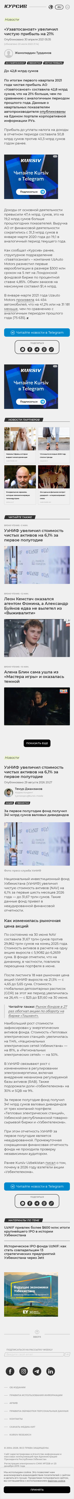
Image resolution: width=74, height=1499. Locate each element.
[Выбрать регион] (50, 7)
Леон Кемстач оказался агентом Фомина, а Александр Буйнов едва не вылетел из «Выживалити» (36, 606)
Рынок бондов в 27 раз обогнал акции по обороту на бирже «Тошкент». (37, 1011)
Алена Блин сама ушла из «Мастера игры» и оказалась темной (34, 677)
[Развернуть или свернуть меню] (67, 7)
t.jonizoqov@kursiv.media (29, 795)
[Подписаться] (67, 1354)
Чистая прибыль (53, 63)
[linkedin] (50, 1371)
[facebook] (10, 1371)
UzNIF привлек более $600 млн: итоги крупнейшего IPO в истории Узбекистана (37, 1231)
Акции (9, 803)
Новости (12, 20)
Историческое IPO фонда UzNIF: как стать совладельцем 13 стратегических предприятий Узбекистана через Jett (35, 1252)
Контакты (16, 1419)
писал (50, 1163)
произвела (25, 300)
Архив (14, 1403)
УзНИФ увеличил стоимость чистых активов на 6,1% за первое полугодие (33, 535)
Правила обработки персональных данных (39, 1411)
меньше (11, 309)
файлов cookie (56, 1480)
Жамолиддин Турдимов (33, 53)
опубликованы (53, 112)
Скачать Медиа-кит (22, 1427)
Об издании (18, 1387)
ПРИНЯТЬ (37, 1489)
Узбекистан (34, 63)
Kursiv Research (20, 1435)
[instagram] (23, 1371)
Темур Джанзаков (28, 789)
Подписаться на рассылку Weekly (29, 1350)
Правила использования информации (36, 1395)
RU (59, 7)
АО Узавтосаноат (15, 63)
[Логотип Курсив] (15, 6)
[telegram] (37, 1371)
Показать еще (37, 743)
